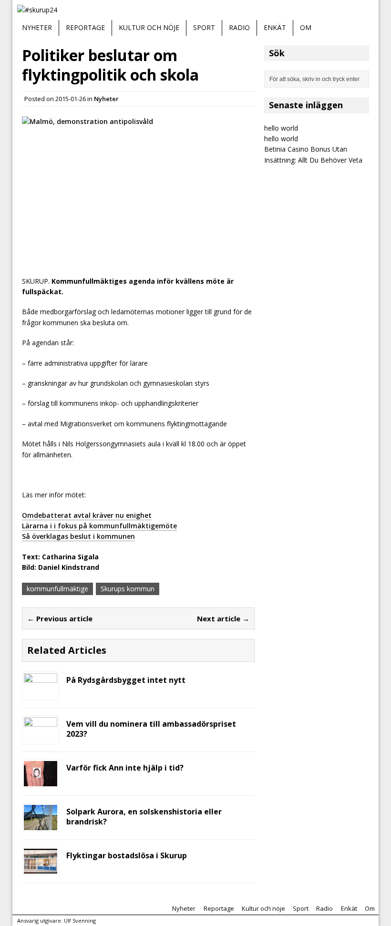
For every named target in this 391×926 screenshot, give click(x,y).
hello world (281, 128)
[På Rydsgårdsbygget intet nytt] (40, 693)
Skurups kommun (127, 588)
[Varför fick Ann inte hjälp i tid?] (40, 780)
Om (305, 27)
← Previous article (60, 618)
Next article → (223, 618)
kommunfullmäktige (57, 588)
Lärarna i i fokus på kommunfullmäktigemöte (99, 525)
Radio (239, 27)
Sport (204, 27)
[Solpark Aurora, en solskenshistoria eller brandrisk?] (40, 824)
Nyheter (37, 27)
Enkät (275, 27)
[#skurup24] (195, 10)
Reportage (85, 27)
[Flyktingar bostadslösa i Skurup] (40, 868)
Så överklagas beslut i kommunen (78, 536)
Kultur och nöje (149, 27)
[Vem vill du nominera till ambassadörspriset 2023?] (40, 736)
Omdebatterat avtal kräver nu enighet (87, 515)
